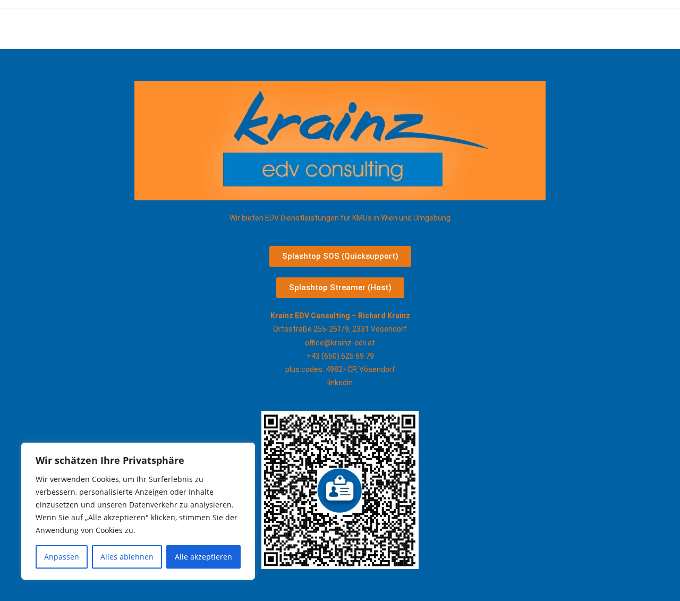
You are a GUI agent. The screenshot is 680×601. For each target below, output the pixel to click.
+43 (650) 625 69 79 (340, 356)
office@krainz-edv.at (340, 342)
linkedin (340, 382)
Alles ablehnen (127, 557)
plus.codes (303, 369)
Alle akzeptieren (203, 557)
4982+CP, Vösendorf (360, 369)
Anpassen (61, 557)
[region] (138, 511)
